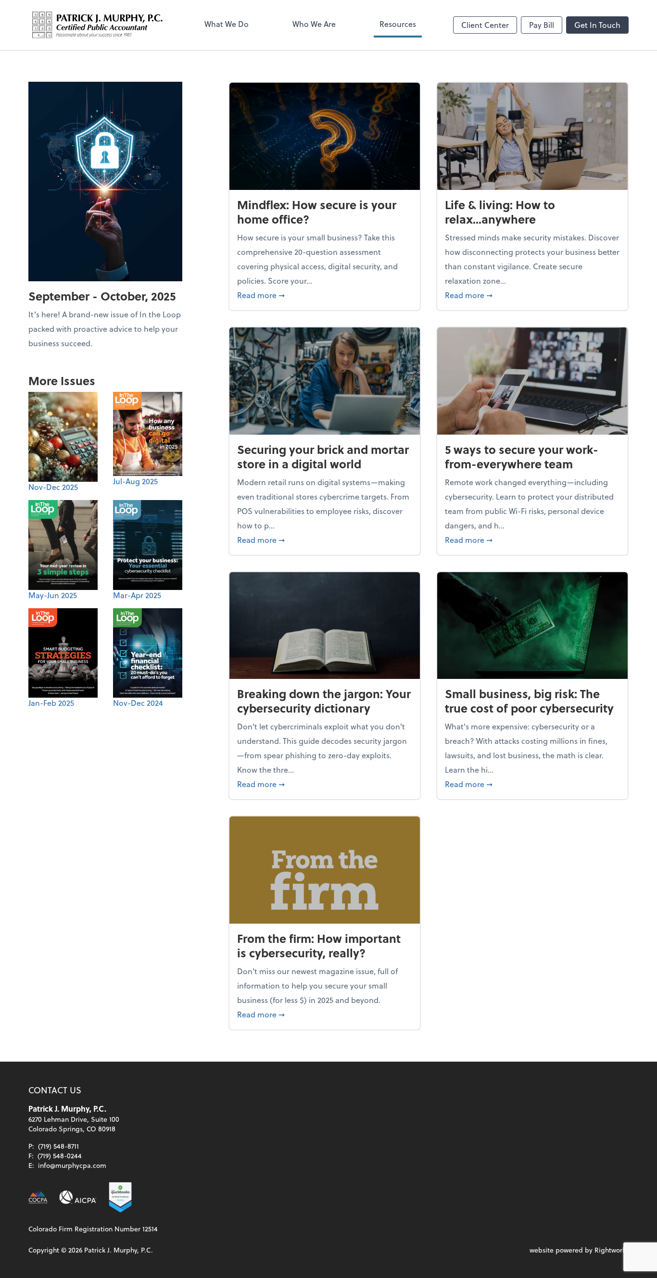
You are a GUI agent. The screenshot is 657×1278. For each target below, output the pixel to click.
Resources (397, 23)
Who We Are (314, 23)
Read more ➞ (324, 295)
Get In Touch (597, 24)
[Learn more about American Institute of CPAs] (78, 1197)
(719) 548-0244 (60, 1156)
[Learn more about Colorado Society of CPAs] (38, 1197)
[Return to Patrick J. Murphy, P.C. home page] (97, 25)
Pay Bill (541, 24)
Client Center (485, 24)
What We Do (226, 23)
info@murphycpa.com (72, 1165)
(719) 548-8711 (58, 1146)
